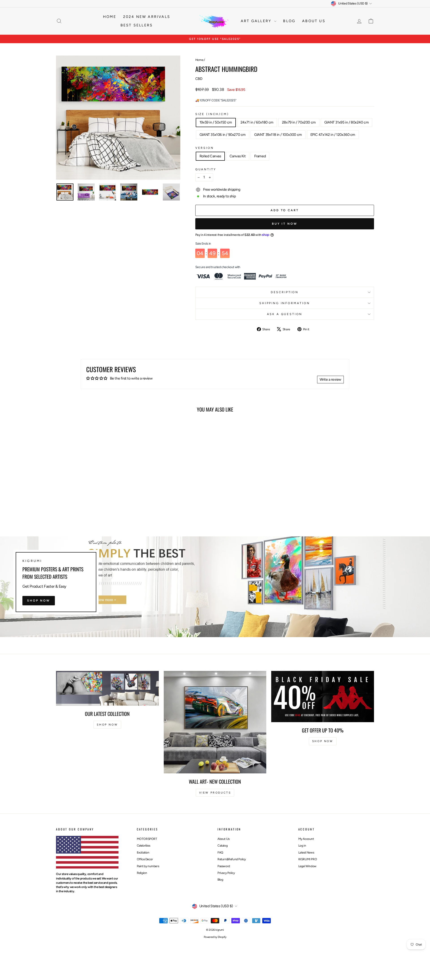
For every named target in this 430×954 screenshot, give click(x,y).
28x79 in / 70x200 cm (299, 122)
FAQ (220, 852)
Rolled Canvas (210, 156)
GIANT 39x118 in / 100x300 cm (278, 134)
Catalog (222, 845)
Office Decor (145, 859)
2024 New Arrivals (146, 17)
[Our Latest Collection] (107, 688)
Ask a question (285, 314)
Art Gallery (257, 21)
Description (285, 292)
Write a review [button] (330, 379)
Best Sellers (136, 25)
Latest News (306, 852)
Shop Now (38, 600)
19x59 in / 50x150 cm (216, 122)
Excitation (143, 852)
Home (109, 17)
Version (204, 147)
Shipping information (284, 303)
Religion (142, 873)
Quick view (94, 495)
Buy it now (284, 223)
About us (313, 21)
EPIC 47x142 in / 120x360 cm (332, 134)
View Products (215, 792)
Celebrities (143, 845)
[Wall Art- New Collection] (215, 722)
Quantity (205, 169)
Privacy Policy (226, 873)
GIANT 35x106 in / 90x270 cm (223, 134)
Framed (260, 156)
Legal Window (307, 866)
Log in (302, 845)
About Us (223, 839)
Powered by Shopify (215, 937)
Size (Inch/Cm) (212, 114)
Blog (289, 21)
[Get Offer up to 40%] (322, 696)
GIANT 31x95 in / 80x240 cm (346, 122)
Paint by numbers (148, 866)
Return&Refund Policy (231, 859)
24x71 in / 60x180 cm (257, 122)
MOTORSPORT (147, 839)
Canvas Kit (238, 156)
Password (223, 866)
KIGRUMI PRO (307, 859)
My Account (306, 839)
